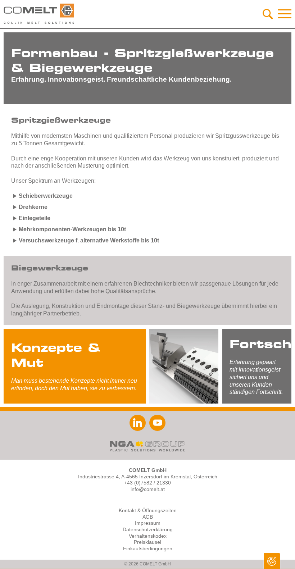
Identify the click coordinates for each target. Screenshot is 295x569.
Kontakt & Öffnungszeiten (148, 510)
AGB (147, 517)
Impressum (147, 523)
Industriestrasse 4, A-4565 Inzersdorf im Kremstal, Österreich (147, 476)
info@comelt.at (148, 489)
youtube (157, 423)
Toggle (272, 561)
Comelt (40, 14)
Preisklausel (147, 542)
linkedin (138, 423)
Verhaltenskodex (148, 536)
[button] (284, 14)
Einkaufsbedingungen (147, 548)
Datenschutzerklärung (148, 529)
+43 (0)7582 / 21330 (147, 483)
